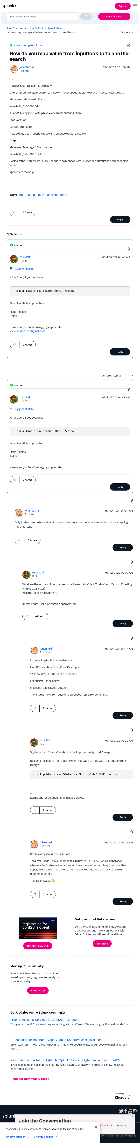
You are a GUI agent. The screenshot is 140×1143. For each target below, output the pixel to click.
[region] (50, 1132)
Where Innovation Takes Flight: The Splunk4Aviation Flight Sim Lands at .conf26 (65, 1060)
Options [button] (124, 32)
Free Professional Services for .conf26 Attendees (44, 1019)
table (63, 195)
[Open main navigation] (135, 5)
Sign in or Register (101, 1125)
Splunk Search (56, 28)
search (52, 195)
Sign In (123, 6)
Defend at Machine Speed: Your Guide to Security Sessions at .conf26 (58, 1040)
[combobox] (49, 16)
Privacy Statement (15, 1136)
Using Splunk (35, 28)
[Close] (96, 1127)
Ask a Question (114, 16)
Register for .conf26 (37, 945)
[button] (128, 46)
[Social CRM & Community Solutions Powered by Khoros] (122, 1096)
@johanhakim (25, 268)
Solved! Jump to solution (28, 45)
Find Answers (15, 28)
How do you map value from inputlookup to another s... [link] (43, 32)
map (41, 195)
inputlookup (27, 195)
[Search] (86, 16)
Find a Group (38, 990)
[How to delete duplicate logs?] (125, 375)
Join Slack (102, 943)
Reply (120, 219)
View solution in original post (27, 331)
